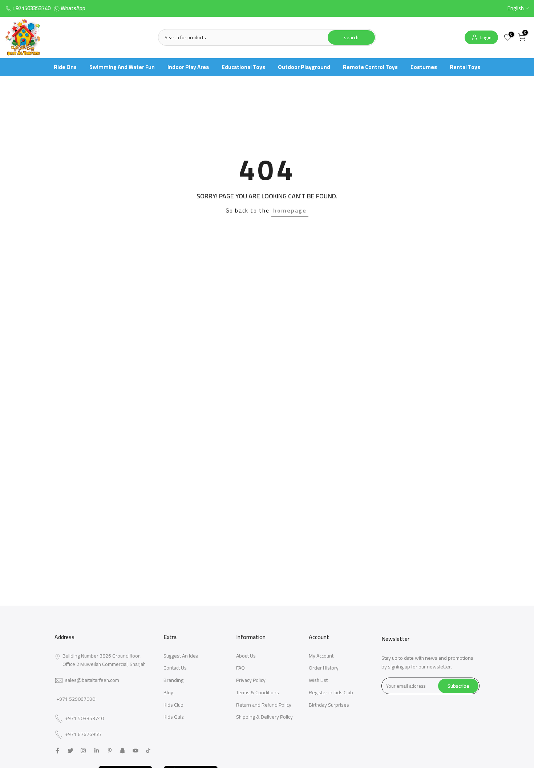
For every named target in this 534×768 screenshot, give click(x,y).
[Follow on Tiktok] (148, 750)
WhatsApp (73, 8)
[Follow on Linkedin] (96, 750)
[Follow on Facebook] (57, 750)
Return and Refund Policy (263, 705)
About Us (246, 655)
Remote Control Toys (370, 67)
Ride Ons (65, 67)
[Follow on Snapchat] (122, 750)
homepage (290, 210)
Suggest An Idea (180, 655)
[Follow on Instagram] (83, 750)
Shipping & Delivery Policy (264, 716)
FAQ (240, 667)
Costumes (423, 67)
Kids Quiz (173, 716)
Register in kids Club (331, 692)
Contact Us (175, 667)
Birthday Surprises (329, 705)
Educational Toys (243, 67)
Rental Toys (465, 67)
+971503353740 (31, 8)
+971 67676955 (83, 734)
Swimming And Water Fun (122, 67)
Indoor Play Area (188, 67)
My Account (321, 655)
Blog (168, 692)
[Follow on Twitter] (70, 750)
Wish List (318, 680)
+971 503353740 (84, 718)
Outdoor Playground (304, 67)
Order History (324, 667)
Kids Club (173, 705)
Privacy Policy (251, 680)
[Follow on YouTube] (135, 750)
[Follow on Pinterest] (109, 750)
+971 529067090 (75, 699)
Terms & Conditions (257, 692)
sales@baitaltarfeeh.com (92, 680)
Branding (173, 680)
